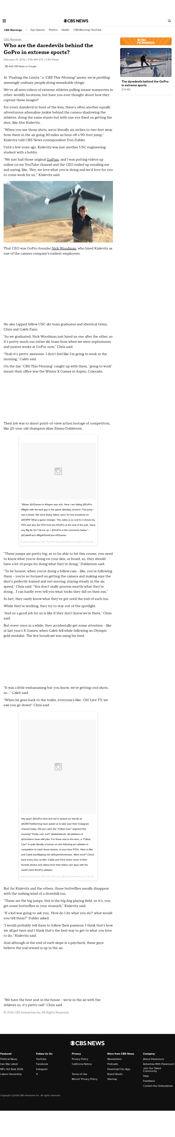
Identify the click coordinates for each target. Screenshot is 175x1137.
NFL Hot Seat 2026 (11, 1069)
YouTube (41, 1059)
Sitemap (112, 1079)
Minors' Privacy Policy (84, 1079)
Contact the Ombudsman (158, 1086)
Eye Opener (38, 30)
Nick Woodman (64, 248)
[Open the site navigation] (27, 20)
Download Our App (118, 1069)
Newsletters (114, 1059)
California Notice (82, 1064)
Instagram (42, 1069)
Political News (8, 1059)
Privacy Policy (80, 1059)
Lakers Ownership (11, 1074)
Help (146, 1076)
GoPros (53, 159)
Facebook (42, 1064)
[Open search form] (169, 21)
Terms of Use (79, 1074)
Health (65, 30)
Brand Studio (115, 1074)
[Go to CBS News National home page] (76, 21)
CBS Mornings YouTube (87, 30)
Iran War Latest (9, 1064)
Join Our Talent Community (152, 1069)
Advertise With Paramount (158, 1064)
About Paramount (153, 1059)
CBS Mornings (13, 30)
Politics (53, 30)
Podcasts (112, 1064)
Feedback (149, 1081)
